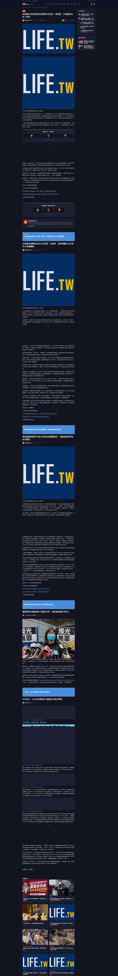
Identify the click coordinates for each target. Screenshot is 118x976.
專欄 (67, 4)
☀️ (91, 4)
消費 (64, 4)
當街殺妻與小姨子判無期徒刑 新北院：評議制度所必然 (36, 588)
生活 (53, 4)
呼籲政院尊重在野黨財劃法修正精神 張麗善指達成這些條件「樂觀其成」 (40, 194)
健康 (57, 4)
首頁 (46, 4)
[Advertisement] (48, 153)
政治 (29, 7)
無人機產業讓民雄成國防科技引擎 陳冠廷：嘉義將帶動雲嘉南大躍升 (39, 191)
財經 (60, 4)
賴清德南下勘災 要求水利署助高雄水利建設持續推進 (35, 416)
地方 (71, 4)
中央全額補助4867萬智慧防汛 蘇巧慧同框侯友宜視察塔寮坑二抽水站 (39, 413)
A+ (65, 20)
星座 (78, 4)
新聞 (50, 4)
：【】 (27, 948)
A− (61, 20)
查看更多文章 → (32, 226)
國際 (75, 4)
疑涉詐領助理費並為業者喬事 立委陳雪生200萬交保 (35, 591)
